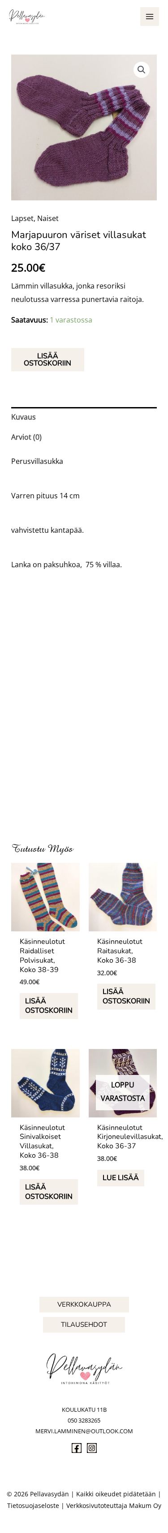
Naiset (48, 218)
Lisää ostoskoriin (47, 359)
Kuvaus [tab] (23, 417)
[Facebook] (77, 1448)
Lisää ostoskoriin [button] (49, 1005)
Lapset (22, 218)
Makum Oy (145, 1505)
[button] (142, 70)
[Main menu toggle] (149, 16)
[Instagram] (92, 1448)
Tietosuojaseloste (33, 1505)
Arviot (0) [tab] (26, 437)
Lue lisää (121, 1178)
